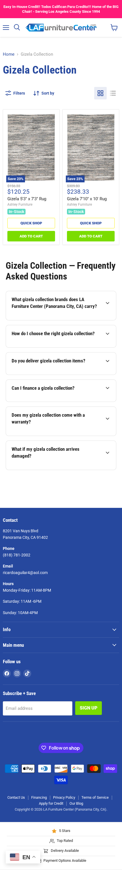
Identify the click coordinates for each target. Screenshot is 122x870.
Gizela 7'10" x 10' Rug (87, 198)
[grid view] (100, 93)
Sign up (88, 708)
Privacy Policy (64, 797)
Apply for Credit (51, 803)
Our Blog (76, 803)
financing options (50, 401)
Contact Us (16, 797)
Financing (39, 797)
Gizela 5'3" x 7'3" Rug (26, 198)
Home (8, 54)
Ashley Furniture (19, 204)
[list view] (113, 93)
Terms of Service (95, 797)
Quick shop (31, 223)
